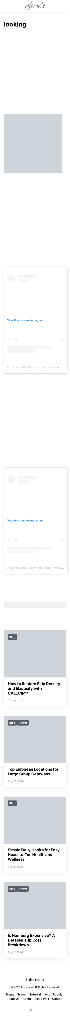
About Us (12, 999)
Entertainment (40, 994)
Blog (12, 637)
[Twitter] (49, 1008)
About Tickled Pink (36, 999)
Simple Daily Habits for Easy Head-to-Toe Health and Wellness (34, 855)
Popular (58, 994)
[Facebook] (39, 1008)
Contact (58, 999)
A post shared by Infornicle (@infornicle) (31, 367)
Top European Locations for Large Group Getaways (33, 771)
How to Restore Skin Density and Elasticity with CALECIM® (34, 688)
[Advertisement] (35, 72)
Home (10, 994)
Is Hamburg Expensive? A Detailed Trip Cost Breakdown (31, 940)
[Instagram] (21, 1008)
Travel (23, 722)
